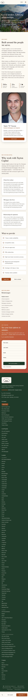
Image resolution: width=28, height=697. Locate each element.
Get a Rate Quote (5, 408)
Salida (3, 581)
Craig (3, 491)
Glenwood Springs (6, 518)
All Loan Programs (6, 431)
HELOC (3, 449)
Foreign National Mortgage (7, 654)
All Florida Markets (6, 611)
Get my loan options (13, 363)
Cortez (3, 489)
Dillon (3, 499)
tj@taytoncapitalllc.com (8, 395)
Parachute (4, 572)
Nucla (3, 558)
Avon (3, 469)
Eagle (3, 506)
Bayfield (3, 471)
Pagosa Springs (5, 566)
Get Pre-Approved (6, 406)
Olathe (3, 562)
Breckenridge (5, 473)
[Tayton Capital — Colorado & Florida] (2, 2)
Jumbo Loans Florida (6, 640)
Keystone (4, 534)
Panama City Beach (6, 625)
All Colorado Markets (6, 459)
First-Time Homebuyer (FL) (8, 644)
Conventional (4, 433)
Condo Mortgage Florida (7, 656)
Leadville (4, 538)
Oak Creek (4, 560)
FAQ (2, 672)
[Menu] (25, 2)
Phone (4, 357)
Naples (3, 613)
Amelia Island (4, 627)
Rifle (3, 576)
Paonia (3, 568)
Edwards (4, 508)
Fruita (3, 516)
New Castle (4, 556)
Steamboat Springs (6, 591)
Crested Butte (5, 495)
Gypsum (3, 526)
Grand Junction (5, 522)
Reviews (3, 666)
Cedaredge (4, 485)
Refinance (4, 412)
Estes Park (4, 510)
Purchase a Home (5, 410)
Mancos (3, 546)
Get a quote (10, 694)
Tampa (3, 631)
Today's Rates (5, 425)
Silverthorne (4, 585)
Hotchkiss (4, 530)
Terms (4, 366)
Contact (3, 679)
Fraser (3, 512)
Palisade (3, 570)
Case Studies (4, 670)
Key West (4, 623)
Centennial (4, 487)
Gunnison (4, 524)
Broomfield (4, 475)
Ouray (3, 564)
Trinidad (3, 599)
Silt (2, 583)
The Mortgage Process (7, 421)
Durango (3, 504)
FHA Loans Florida (6, 638)
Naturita (3, 554)
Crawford (4, 493)
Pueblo (3, 574)
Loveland (4, 544)
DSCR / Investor (5, 443)
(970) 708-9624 (7, 393)
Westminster (4, 603)
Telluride (3, 595)
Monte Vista (4, 550)
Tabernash (4, 593)
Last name (5, 347)
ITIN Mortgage (5, 451)
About (3, 662)
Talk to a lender (17, 279)
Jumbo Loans (5, 441)
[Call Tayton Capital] (2, 694)
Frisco (3, 514)
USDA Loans (4, 439)
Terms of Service (17, 689)
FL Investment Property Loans (8, 650)
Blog (3, 668)
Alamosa (3, 461)
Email (4, 352)
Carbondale (4, 479)
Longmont (4, 542)
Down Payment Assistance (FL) (8, 646)
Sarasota (4, 619)
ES (22, 2)
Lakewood (4, 536)
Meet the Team (5, 664)
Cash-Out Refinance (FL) (7, 648)
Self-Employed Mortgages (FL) (8, 652)
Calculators (4, 423)
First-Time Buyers (5, 414)
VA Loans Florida (5, 636)
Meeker (3, 548)
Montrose (4, 552)
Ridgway (4, 579)
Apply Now (4, 404)
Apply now (6, 279)
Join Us (3, 676)
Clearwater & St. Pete (6, 629)
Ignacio (3, 532)
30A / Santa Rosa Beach (7, 617)
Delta (3, 497)
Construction (4, 447)
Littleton (3, 540)
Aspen (3, 465)
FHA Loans (4, 435)
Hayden (3, 528)
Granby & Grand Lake (6, 520)
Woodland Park (5, 607)
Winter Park (4, 605)
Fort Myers (4, 621)
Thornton (4, 597)
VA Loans (4, 437)
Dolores (3, 501)
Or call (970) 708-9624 (8, 337)
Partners (3, 674)
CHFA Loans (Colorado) (7, 419)
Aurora (3, 467)
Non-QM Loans (5, 445)
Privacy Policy (8, 366)
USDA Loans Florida (6, 642)
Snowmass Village (6, 589)
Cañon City (4, 481)
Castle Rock (4, 483)
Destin (3, 615)
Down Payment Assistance (7, 417)
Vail (2, 601)
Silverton (4, 587)
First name (5, 342)
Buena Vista (4, 477)
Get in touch (14, 138)
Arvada (3, 463)
